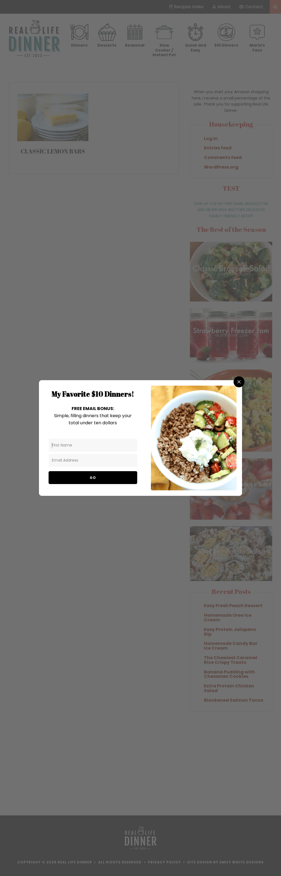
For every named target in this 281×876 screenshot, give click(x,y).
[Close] (239, 381)
